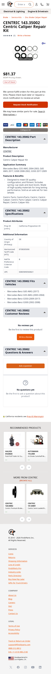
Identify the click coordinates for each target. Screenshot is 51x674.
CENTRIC (7, 151)
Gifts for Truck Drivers (17, 583)
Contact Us (13, 613)
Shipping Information (17, 561)
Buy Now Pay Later (16, 579)
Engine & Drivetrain (38, 11)
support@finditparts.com (19, 644)
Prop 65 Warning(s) (35, 416)
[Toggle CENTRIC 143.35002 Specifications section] (44, 212)
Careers (11, 602)
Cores (10, 554)
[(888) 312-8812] (42, 4)
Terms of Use (14, 626)
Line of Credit (14, 564)
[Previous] (22, 467)
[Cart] (48, 4)
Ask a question (25, 366)
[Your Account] (36, 4)
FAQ (10, 606)
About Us (12, 595)
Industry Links (14, 572)
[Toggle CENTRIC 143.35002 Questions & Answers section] (44, 351)
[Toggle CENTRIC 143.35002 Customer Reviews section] (44, 312)
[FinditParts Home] (10, 4)
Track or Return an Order (19, 641)
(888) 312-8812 (14, 648)
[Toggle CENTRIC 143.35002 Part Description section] (44, 139)
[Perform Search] (30, 4)
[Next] (28, 467)
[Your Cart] (48, 4)
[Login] (36, 4)
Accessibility (13, 633)
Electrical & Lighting (14, 11)
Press (10, 610)
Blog (10, 599)
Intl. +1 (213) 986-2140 (18, 652)
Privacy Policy (14, 629)
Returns (11, 557)
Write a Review (24, 35)
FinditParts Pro (14, 568)
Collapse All (25, 130)
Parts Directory (14, 575)
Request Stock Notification (25, 104)
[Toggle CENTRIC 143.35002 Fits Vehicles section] (44, 283)
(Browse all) (25, 480)
